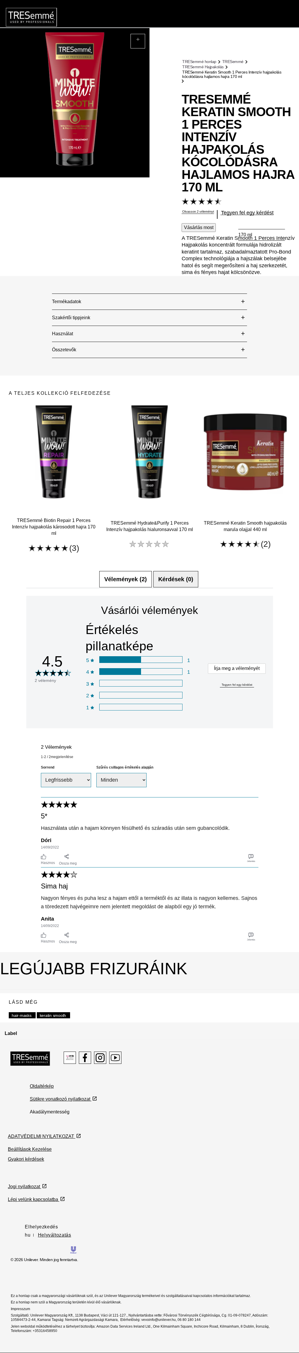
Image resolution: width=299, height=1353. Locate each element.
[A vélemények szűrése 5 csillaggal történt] (140, 659)
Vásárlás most (198, 227)
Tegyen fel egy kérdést (237, 684)
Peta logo (70, 1058)
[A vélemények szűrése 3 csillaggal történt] (140, 683)
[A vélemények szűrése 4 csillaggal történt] (140, 671)
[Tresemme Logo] (30, 1058)
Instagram (100, 1058)
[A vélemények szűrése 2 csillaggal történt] (140, 695)
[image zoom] (138, 41)
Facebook (85, 1058)
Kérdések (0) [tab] (175, 579)
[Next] (280, 478)
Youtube (115, 1058)
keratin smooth (53, 1015)
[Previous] (19, 478)
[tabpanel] (149, 770)
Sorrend (47, 767)
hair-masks (22, 1015)
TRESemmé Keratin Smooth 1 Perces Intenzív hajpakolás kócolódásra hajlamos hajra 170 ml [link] (231, 74)
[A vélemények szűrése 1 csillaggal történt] (140, 707)
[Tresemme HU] (31, 16)
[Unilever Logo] (73, 1249)
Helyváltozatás (54, 1234)
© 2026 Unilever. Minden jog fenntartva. (44, 1259)
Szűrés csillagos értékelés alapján (124, 767)
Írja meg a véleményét (237, 668)
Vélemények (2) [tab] (125, 579)
